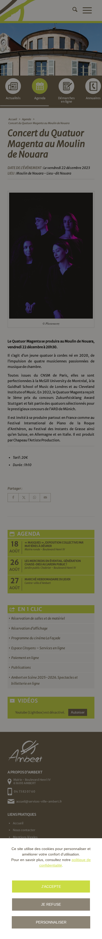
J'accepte (51, 886)
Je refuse (51, 904)
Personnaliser (51, 922)
